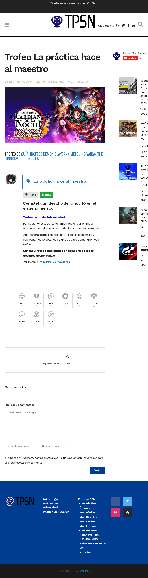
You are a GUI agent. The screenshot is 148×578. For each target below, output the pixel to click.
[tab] (63, 182)
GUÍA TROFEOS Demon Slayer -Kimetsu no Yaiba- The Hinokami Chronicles (54, 156)
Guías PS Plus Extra (93, 543)
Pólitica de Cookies (56, 512)
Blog (81, 548)
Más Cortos (87, 521)
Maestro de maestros (54, 262)
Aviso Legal (50, 499)
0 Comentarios (78, 81)
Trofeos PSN (86, 499)
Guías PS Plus (87, 530)
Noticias (85, 552)
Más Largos (87, 526)
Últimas (84, 508)
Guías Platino (87, 503)
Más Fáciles (87, 512)
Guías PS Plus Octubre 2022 (89, 537)
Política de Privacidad (50, 505)
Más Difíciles (88, 517)
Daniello (59, 81)
